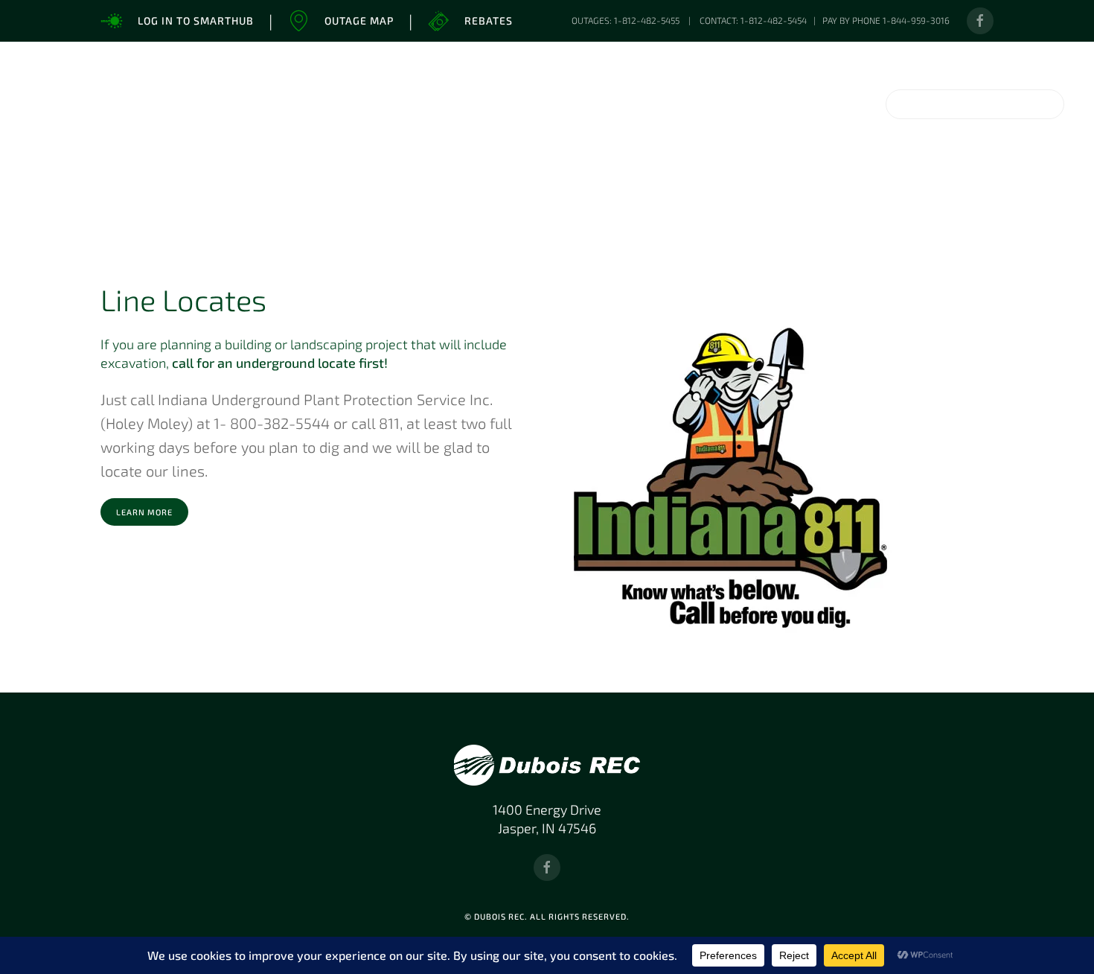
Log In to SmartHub (196, 20)
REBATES (71, 196)
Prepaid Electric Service (898, 195)
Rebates (488, 20)
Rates (496, 196)
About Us (671, 196)
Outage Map (359, 20)
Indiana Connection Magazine (368, 195)
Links (820, 196)
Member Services (266, 196)
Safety (746, 196)
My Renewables (168, 196)
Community (583, 196)
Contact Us (1021, 196)
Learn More (144, 512)
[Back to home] (178, 104)
